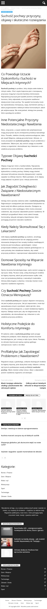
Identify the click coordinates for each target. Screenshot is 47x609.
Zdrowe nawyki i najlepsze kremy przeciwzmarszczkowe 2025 (23, 412)
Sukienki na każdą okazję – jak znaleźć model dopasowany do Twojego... (29, 540)
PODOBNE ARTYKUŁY (15, 395)
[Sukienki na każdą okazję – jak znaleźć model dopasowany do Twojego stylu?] (7, 542)
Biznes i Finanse (6, 473)
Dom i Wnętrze (6, 476)
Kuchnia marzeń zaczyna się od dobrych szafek (20, 435)
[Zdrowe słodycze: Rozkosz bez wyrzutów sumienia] (8, 404)
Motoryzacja (5, 484)
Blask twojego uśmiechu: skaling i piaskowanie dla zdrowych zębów (11, 385)
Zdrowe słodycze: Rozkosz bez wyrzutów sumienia (8, 411)
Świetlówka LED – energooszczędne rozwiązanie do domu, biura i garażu (28, 529)
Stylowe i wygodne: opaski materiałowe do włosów (21, 452)
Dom (22, 603)
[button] (43, 3)
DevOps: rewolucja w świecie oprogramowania (19, 428)
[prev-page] (22, 418)
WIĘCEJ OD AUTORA (32, 395)
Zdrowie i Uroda (15, 8)
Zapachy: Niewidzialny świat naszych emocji (39, 411)
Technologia (5, 492)
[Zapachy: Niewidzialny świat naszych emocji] (39, 404)
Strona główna (5, 8)
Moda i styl (4, 480)
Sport (3, 488)
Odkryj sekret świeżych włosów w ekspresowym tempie (35, 385)
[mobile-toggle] (3, 3)
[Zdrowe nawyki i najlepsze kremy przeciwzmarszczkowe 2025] (23, 404)
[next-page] (25, 418)
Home (7, 600)
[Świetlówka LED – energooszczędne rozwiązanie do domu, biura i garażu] (7, 531)
